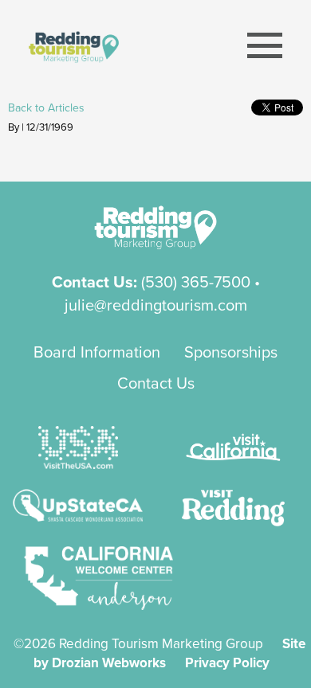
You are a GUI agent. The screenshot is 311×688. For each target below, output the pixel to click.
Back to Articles (46, 107)
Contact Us (156, 382)
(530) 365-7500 (195, 281)
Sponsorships (231, 351)
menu (265, 46)
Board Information (96, 351)
